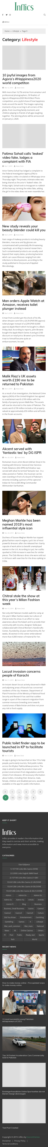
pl (5, 935)
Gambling (40, 917)
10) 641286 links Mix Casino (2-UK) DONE (24, 882)
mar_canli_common (12, 926)
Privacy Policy (19, 1141)
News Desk (20, 88)
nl (15, 930)
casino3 (18, 913)
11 (20, 797)
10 (13, 797)
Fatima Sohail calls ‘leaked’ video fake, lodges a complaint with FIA (22, 157)
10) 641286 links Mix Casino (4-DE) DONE (24, 886)
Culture (41, 913)
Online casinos (27, 930)
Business (38, 904)
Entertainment (25, 917)
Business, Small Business (14, 908)
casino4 (30, 913)
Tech (12, 939)
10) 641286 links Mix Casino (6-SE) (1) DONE (24, 891)
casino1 (41, 908)
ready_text (30, 935)
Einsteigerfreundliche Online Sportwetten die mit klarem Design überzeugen (23, 1092)
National (40, 926)
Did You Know (10, 917)
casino (31, 908)
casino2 (7, 913)
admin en (22, 895)
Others (40, 930)
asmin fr (10, 904)
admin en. (38, 895)
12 (27, 797)
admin (8, 895)
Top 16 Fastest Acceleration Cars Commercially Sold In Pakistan (23, 1056)
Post (11, 935)
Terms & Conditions (10, 1144)
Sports (41, 935)
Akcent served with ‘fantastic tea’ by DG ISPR (21, 451)
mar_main (28, 926)
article (31, 900)
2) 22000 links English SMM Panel (24, 873)
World (34, 939)
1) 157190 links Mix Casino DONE (24, 869)
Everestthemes (33, 1137)
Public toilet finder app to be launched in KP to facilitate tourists (23, 747)
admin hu (20, 900)
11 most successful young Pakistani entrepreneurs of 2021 (17, 1020)
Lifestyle (39, 922)
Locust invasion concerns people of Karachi (21, 673)
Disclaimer (6, 1141)
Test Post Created (10, 1128)
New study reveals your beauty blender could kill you (23, 228)
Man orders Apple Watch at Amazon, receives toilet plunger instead (23, 305)
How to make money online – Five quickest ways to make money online (23, 984)
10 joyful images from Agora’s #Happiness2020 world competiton (21, 79)
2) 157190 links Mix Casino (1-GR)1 (24, 878)
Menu (6, 22)
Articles (41, 900)
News (7, 930)
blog (24, 904)
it (30, 922)
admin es (8, 900)
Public (19, 935)
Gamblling (9, 922)
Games (21, 922)
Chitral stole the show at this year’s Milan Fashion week (21, 600)
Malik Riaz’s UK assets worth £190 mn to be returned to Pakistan (19, 380)
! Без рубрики (24, 864)
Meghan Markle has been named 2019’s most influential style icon (21, 524)
